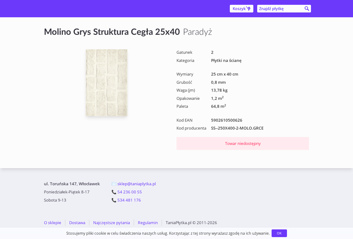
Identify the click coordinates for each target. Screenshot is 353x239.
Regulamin (148, 222)
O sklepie (52, 222)
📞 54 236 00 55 (126, 192)
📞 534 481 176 (126, 200)
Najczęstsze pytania (111, 222)
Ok (279, 233)
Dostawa (77, 222)
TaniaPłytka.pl (72, 8)
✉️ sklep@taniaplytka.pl (133, 183)
